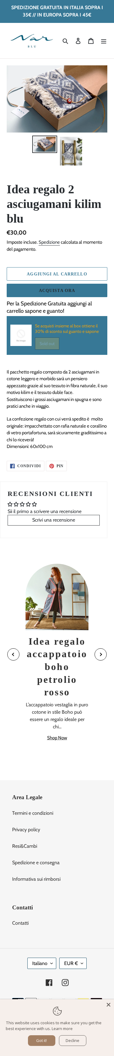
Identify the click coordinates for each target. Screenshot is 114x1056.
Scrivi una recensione (53, 520)
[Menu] (103, 40)
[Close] (108, 1005)
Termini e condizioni (32, 813)
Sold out (47, 343)
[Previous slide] (13, 654)
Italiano (39, 963)
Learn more (62, 1028)
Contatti (20, 923)
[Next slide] (101, 654)
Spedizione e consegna (36, 862)
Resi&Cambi (24, 846)
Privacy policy (26, 829)
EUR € (71, 963)
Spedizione (49, 242)
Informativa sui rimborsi (36, 879)
